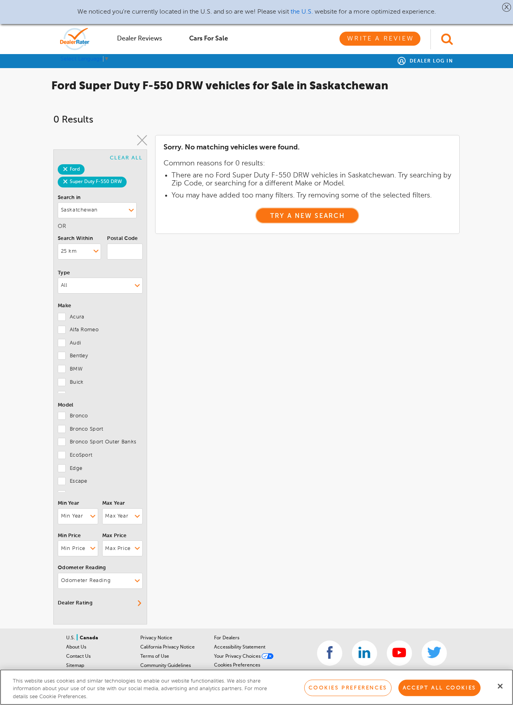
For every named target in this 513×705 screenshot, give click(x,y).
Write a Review (380, 39)
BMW (76, 369)
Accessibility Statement (239, 647)
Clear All (126, 158)
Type (64, 273)
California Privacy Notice (167, 647)
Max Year (113, 503)
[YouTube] (399, 653)
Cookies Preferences (237, 665)
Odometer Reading (82, 567)
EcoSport (81, 455)
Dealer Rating (75, 603)
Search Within (75, 238)
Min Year (68, 503)
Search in (69, 197)
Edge (76, 468)
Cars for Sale (208, 39)
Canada (89, 638)
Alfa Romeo (84, 329)
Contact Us (78, 656)
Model (66, 405)
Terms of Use (154, 656)
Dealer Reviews (139, 39)
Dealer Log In (430, 61)
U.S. (71, 638)
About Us (76, 647)
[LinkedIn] (364, 653)
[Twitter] (434, 653)
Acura (77, 317)
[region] (256, 687)
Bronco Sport (86, 429)
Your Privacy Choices (238, 656)
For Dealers (226, 638)
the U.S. (302, 12)
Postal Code (122, 238)
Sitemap (75, 665)
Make (64, 305)
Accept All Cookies (439, 687)
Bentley (79, 356)
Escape (78, 481)
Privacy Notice (156, 638)
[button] (507, 7)
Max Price (114, 535)
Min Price (69, 535)
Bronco (79, 416)
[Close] (500, 686)
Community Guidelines (165, 665)
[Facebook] (329, 653)
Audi (75, 343)
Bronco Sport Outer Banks (103, 442)
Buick (77, 382)
